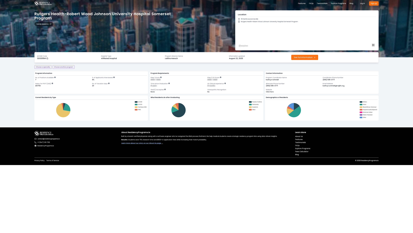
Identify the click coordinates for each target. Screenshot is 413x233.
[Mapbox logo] (243, 46)
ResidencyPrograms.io (45, 146)
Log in (362, 3)
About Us (299, 136)
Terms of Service (52, 160)
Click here (270, 92)
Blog (351, 3)
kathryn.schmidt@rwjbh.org (333, 86)
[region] (307, 36)
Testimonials (322, 3)
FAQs (311, 3)
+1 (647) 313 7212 (43, 142)
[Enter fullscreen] (373, 45)
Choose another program (63, 67)
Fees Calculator (301, 151)
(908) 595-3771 (329, 80)
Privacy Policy (39, 160)
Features (302, 3)
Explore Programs (338, 3)
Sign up (374, 3)
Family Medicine (43, 24)
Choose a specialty (43, 67)
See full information (303, 57)
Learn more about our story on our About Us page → (142, 143)
